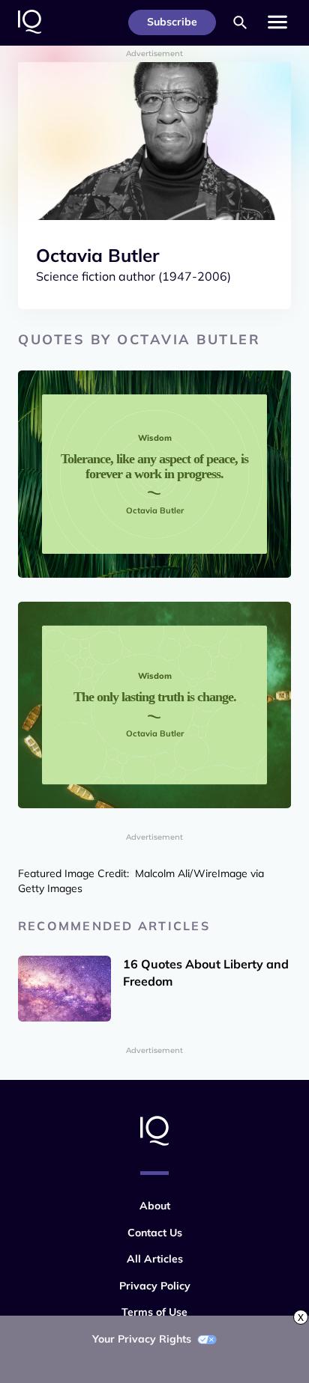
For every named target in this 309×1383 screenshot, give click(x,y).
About (155, 1205)
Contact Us (155, 1232)
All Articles (155, 1259)
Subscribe (172, 21)
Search (240, 22)
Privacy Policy (154, 1285)
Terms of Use (155, 1312)
